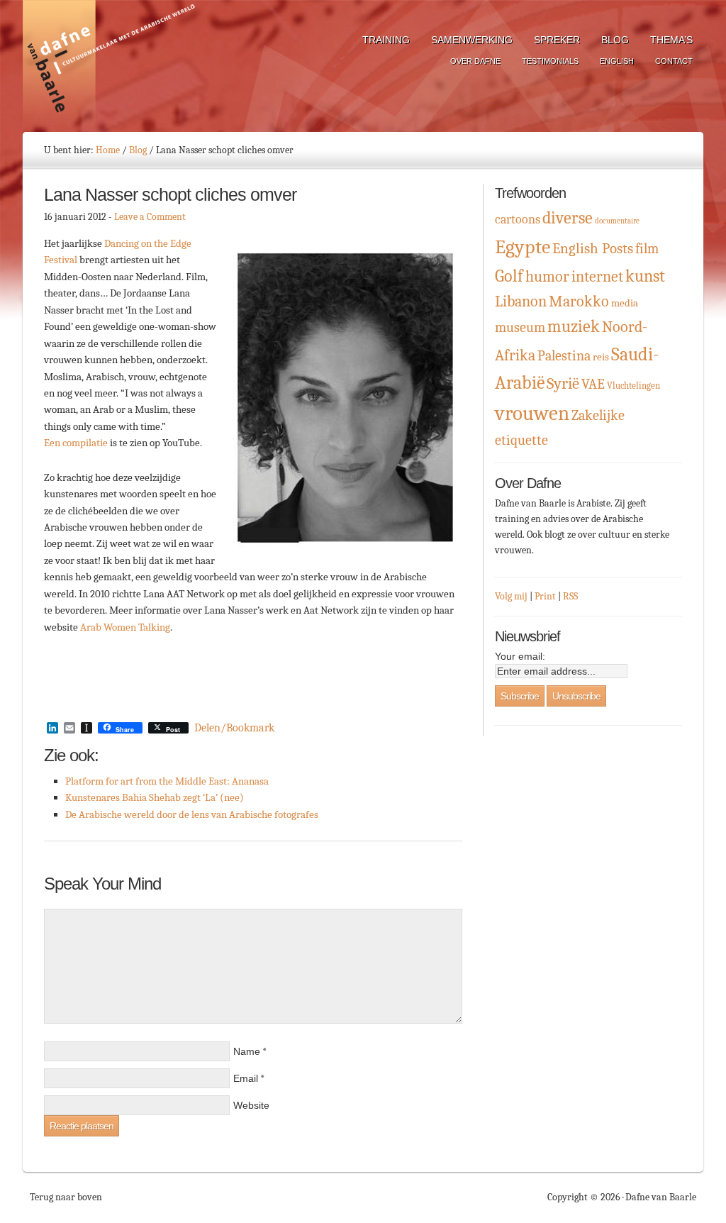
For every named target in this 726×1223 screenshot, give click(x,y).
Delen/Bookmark (234, 728)
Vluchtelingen (633, 385)
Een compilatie (76, 442)
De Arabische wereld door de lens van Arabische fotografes (191, 814)
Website (251, 1105)
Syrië (563, 383)
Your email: (520, 656)
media (624, 303)
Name (246, 1051)
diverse (567, 218)
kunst (645, 276)
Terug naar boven (66, 1197)
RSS (570, 596)
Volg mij (511, 596)
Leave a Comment (150, 217)
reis (601, 357)
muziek (573, 326)
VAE (593, 384)
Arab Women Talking (125, 627)
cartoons (517, 219)
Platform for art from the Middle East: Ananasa (167, 781)
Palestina (564, 356)
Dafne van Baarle (111, 66)
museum (520, 327)
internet (597, 276)
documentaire (617, 221)
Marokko (579, 301)
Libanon (521, 301)
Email (245, 1078)
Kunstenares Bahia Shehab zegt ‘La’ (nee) (154, 797)
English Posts (592, 248)
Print (545, 596)
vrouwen (532, 413)
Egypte (522, 247)
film (647, 248)
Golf (509, 276)
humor (547, 276)
